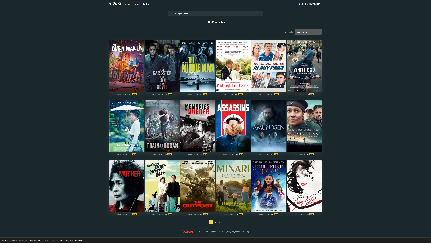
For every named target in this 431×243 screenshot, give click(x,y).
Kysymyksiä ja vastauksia (235, 232)
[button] (299, 4)
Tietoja (146, 4)
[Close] (428, 240)
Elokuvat (127, 4)
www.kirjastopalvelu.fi (214, 232)
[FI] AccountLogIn (311, 3)
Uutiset (137, 4)
